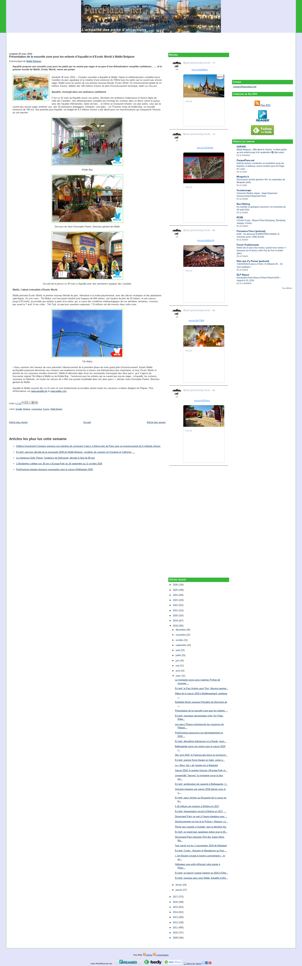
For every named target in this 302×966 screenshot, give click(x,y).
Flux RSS (265, 105)
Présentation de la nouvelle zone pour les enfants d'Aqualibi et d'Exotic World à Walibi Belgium (71, 56)
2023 (175, 600)
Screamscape (244, 190)
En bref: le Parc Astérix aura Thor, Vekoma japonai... (201, 688)
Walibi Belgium (33, 61)
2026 (175, 584)
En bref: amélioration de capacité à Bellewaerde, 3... (201, 784)
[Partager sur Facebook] (33, 402)
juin (178, 660)
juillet (179, 655)
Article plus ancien (156, 422)
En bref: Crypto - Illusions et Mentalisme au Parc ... (201, 850)
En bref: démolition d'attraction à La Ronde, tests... (200, 741)
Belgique (26, 409)
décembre (181, 629)
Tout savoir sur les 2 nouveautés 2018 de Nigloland (201, 845)
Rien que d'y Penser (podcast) (253, 261)
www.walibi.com (58, 391)
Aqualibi (19, 409)
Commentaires (162, 955)
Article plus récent (18, 422)
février (179, 884)
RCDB (240, 217)
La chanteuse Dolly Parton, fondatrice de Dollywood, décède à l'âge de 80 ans (55, 458)
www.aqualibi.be (39, 391)
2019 (175, 620)
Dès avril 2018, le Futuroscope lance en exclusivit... (201, 755)
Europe (46, 409)
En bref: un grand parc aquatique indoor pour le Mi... (201, 832)
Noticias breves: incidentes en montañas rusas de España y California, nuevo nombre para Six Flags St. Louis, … (260, 166)
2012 (175, 922)
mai (178, 665)
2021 (175, 610)
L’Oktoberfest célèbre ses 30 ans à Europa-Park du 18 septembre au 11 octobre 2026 (59, 463)
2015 (175, 907)
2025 (175, 590)
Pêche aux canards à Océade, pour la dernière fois (200, 826)
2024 (175, 595)
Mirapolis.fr (243, 176)
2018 (175, 625)
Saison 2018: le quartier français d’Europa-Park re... (201, 770)
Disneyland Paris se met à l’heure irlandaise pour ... (201, 816)
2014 (175, 912)
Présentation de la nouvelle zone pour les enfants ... (201, 710)
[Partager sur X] (29, 402)
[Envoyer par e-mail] (23, 402)
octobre (180, 640)
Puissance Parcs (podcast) (251, 231)
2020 (175, 615)
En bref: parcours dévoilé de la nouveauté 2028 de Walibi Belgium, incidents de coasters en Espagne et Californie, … (75, 452)
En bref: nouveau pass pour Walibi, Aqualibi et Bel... (201, 878)
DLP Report (243, 274)
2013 (175, 917)
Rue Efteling (243, 204)
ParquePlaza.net (245, 160)
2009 (175, 937)
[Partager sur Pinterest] (36, 402)
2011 (175, 927)
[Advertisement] (151, 41)
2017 (175, 896)
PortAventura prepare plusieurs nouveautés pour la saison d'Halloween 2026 (54, 469)
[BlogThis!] (26, 402)
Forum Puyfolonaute (248, 245)
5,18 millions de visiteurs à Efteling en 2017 (197, 806)
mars (178, 675)
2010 (175, 932)
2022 (175, 605)
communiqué (36, 409)
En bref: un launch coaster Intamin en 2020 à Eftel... (201, 873)
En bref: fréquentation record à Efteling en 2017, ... (200, 811)
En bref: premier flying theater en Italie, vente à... (200, 760)
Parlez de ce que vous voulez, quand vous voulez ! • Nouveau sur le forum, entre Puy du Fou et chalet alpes (261, 250)
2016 (175, 902)
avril (178, 670)
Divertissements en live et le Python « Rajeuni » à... (201, 821)
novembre (181, 634)
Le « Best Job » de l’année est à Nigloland (196, 765)
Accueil (87, 422)
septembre (181, 645)
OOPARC (241, 146)
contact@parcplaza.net (244, 86)
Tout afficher (287, 288)
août (178, 650)
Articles (149, 955)
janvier (179, 890)
